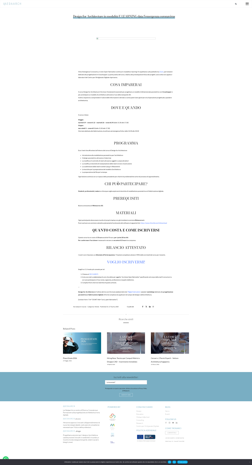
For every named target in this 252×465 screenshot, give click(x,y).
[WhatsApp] (153, 306)
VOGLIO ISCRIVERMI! (126, 262)
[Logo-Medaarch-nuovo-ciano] (12, 3)
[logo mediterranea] (112, 423)
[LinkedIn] (150, 306)
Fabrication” (136, 292)
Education (139, 414)
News (167, 411)
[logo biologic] (112, 440)
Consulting (140, 420)
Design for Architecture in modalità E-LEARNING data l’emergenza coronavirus (124, 16)
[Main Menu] (247, 4)
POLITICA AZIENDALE (146, 430)
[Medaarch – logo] (69, 406)
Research (139, 423)
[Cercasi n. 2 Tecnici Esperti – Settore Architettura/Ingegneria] (170, 343)
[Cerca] (236, 4)
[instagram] (169, 422)
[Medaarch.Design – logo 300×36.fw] (72, 431)
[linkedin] (176, 422)
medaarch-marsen (80, 307)
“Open (130, 292)
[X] (146, 306)
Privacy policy (182, 462)
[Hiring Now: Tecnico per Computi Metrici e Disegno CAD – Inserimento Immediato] (126, 343)
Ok (169, 462)
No (174, 462)
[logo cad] (112, 413)
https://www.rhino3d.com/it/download (154, 223)
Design (138, 411)
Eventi (167, 414)
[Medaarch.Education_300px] (72, 419)
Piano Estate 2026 (70, 358)
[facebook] (166, 422)
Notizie (97, 307)
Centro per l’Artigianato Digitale (147, 426)
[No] (250, 462)
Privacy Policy (143, 388)
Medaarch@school (142, 417)
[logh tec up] (112, 433)
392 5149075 (93, 274)
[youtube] (173, 422)
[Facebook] (143, 306)
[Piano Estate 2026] (82, 343)
